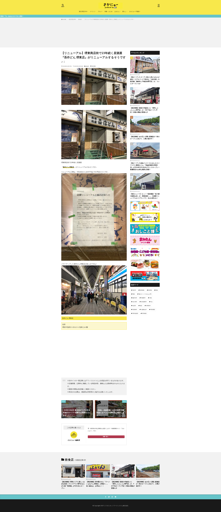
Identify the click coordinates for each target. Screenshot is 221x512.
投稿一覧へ (106, 436)
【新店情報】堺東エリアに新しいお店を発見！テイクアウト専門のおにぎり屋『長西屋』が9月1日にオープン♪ (73, 485)
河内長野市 (144, 301)
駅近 (157, 290)
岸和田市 (148, 305)
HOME (64, 19)
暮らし (124, 11)
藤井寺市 (135, 298)
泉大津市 (135, 301)
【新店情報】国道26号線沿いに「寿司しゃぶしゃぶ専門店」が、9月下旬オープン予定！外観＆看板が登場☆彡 (144, 110)
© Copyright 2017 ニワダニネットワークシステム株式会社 (110, 505)
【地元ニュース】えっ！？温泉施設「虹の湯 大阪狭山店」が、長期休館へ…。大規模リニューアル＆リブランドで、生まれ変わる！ (145, 196)
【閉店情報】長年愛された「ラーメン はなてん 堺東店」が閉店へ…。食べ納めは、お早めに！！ (98, 484)
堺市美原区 (135, 313)
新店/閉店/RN (83, 11)
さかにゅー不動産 (134, 11)
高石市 (134, 290)
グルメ (100, 11)
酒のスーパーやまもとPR (145, 294)
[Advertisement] (110, 33)
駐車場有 (142, 290)
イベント (92, 11)
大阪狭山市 (144, 309)
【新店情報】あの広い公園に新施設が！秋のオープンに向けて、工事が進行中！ (145, 138)
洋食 (150, 298)
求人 (152, 301)
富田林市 (135, 309)
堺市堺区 (93, 66)
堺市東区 (144, 313)
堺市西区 (153, 309)
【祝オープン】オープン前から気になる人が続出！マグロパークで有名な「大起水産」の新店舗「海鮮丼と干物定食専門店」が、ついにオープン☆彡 (145, 80)
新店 (141, 305)
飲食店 (80, 19)
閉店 (134, 294)
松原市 (134, 305)
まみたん (117, 11)
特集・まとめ (108, 11)
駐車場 (150, 290)
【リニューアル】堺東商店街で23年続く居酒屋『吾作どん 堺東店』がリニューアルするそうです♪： (109, 19)
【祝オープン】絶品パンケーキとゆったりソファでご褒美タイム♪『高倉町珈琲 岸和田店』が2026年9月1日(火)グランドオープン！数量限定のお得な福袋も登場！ (145, 166)
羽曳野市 (143, 298)
